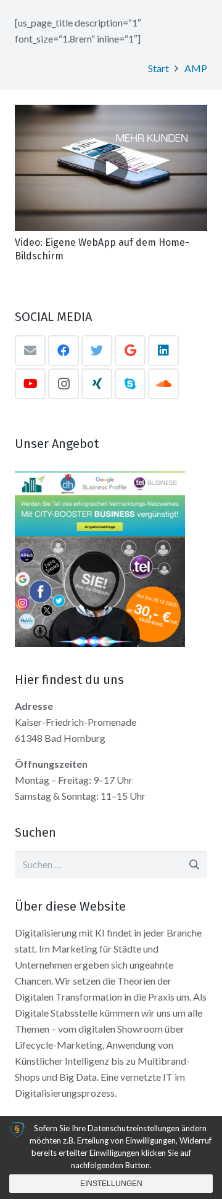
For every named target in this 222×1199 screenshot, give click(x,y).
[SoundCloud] (163, 383)
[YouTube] (30, 383)
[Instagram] (63, 383)
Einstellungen (111, 1183)
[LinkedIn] (163, 350)
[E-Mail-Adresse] (30, 350)
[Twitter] (96, 350)
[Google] (130, 350)
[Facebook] (63, 350)
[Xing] (96, 383)
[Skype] (130, 383)
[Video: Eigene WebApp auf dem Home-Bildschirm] (111, 167)
